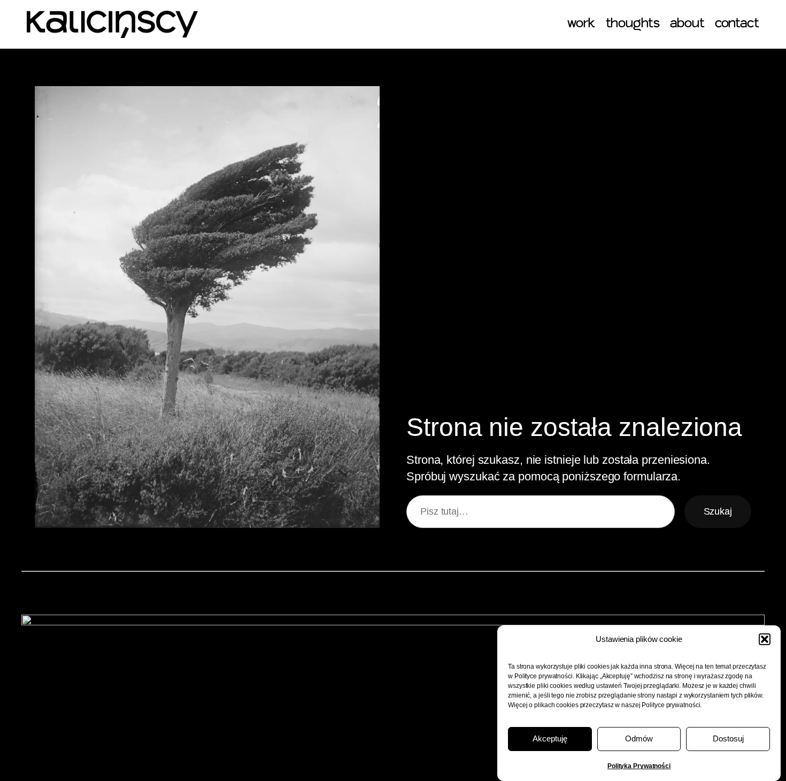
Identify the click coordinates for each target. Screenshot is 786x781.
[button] (764, 639)
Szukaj (718, 511)
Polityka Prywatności (639, 766)
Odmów (639, 739)
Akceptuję (550, 739)
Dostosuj (728, 739)
